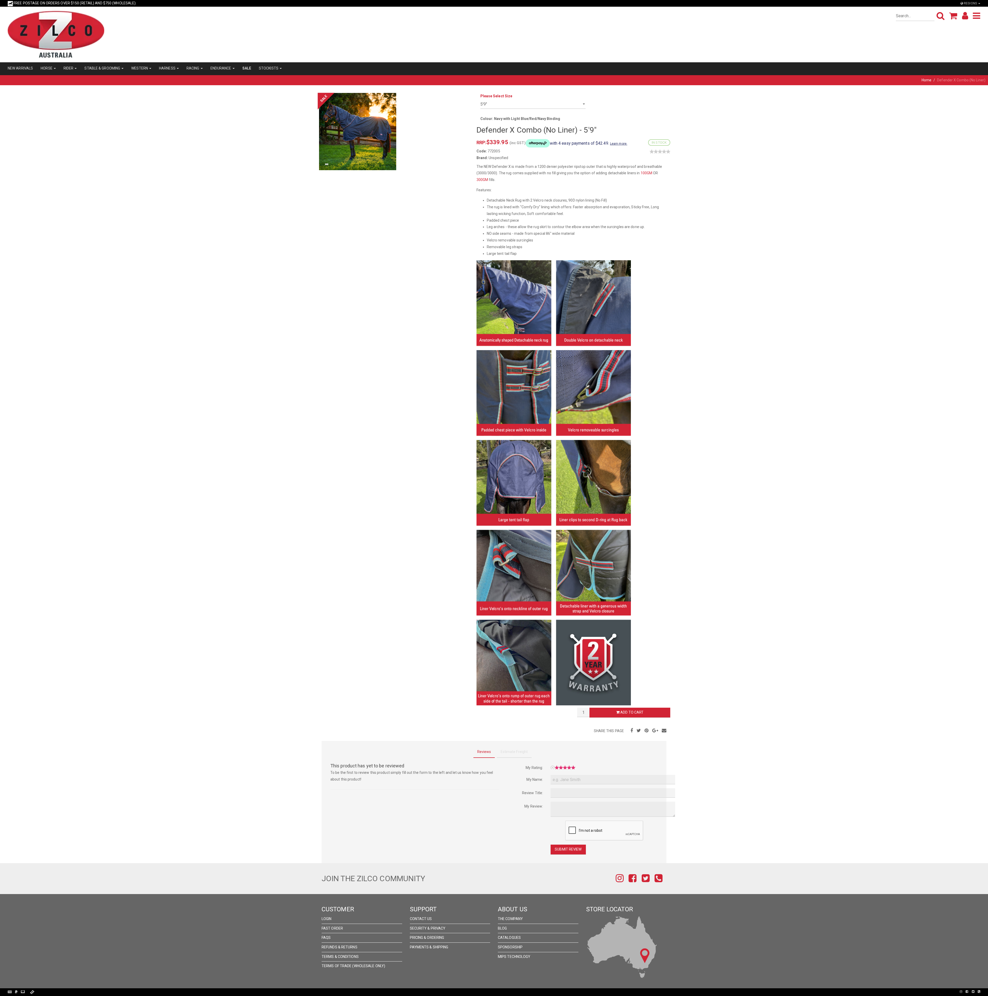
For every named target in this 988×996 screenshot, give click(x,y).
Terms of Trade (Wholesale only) (353, 966)
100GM (646, 173)
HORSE (47, 68)
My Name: (534, 779)
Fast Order (332, 928)
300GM (482, 180)
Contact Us (421, 919)
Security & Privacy (428, 928)
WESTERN (140, 68)
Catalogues (509, 938)
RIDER (69, 68)
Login (327, 919)
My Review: (533, 806)
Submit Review (568, 849)
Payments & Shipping (429, 947)
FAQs (326, 938)
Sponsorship (510, 947)
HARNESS (167, 68)
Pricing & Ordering (427, 938)
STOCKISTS (269, 68)
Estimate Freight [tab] (514, 752)
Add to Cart (631, 712)
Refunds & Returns (339, 947)
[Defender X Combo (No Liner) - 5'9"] (357, 131)
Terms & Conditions (340, 957)
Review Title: (532, 793)
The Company (510, 919)
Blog (502, 928)
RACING (193, 68)
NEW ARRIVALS (20, 68)
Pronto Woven (494, 991)
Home (926, 80)
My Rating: (534, 768)
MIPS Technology (514, 957)
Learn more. (618, 143)
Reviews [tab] (484, 752)
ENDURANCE (221, 68)
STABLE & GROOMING (102, 68)
